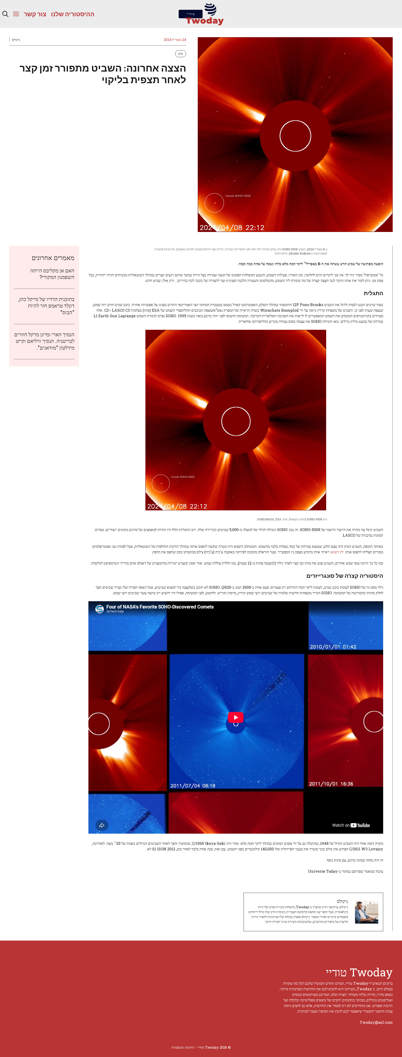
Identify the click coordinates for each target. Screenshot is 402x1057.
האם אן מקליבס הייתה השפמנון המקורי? (52, 274)
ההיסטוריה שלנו (72, 13)
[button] (5, 14)
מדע (180, 53)
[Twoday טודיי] (201, 14)
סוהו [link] (147, 310)
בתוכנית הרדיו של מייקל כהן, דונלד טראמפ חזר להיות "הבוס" (46, 306)
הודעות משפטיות (182, 1047)
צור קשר (35, 13)
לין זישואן (336, 551)
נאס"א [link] (218, 310)
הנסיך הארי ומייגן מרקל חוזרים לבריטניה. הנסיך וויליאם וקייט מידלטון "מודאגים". (44, 341)
